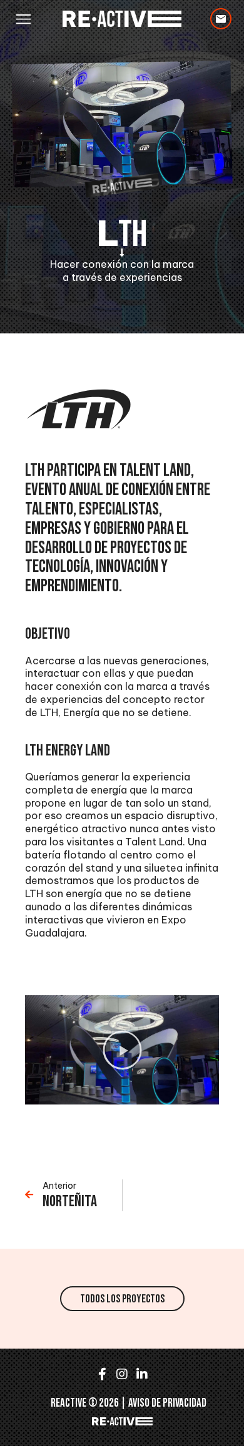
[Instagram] (122, 1374)
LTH (122, 234)
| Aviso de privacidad (163, 1403)
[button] (23, 19)
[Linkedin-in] (142, 1374)
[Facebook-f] (102, 1374)
